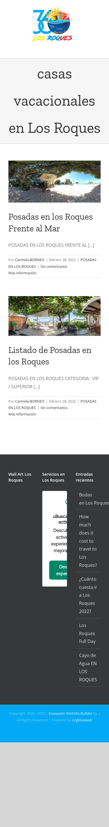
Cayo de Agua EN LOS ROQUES (88, 667)
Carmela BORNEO (29, 259)
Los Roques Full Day (87, 633)
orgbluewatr (82, 720)
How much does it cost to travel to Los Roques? (88, 541)
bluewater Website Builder (70, 713)
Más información (22, 272)
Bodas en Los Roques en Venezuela (88, 499)
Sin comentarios (54, 266)
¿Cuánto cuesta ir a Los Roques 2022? (88, 595)
